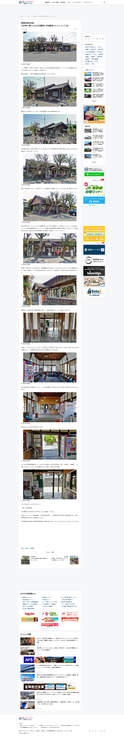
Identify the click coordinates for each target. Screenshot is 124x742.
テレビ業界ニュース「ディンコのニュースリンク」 (48, 725)
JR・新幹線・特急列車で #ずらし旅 (68, 606)
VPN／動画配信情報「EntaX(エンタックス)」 (29, 727)
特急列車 (93, 56)
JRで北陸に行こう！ (46, 599)
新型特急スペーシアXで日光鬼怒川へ (30, 604)
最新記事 (47, 2)
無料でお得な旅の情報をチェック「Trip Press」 (70, 725)
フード (97, 61)
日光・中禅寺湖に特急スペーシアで (68, 597)
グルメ (95, 54)
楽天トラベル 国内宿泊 (28, 606)
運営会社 (43, 730)
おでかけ (87, 63)
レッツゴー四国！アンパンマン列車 (49, 601)
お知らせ (32, 730)
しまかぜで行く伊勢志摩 (47, 606)
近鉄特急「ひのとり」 (27, 597)
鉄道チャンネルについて (23, 730)
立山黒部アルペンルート (47, 597)
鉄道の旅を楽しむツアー (28, 599)
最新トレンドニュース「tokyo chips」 (27, 725)
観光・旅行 (94, 49)
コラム (69, 2)
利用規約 (37, 730)
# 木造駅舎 (31, 548)
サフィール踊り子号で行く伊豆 (67, 604)
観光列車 (101, 54)
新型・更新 (100, 56)
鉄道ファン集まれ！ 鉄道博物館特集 (30, 601)
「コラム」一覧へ (49, 552)
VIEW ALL (94, 101)
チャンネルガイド (77, 2)
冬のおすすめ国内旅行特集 (28, 608)
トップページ (21, 16)
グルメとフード (88, 2)
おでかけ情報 (55, 2)
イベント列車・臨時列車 (90, 51)
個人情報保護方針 (50, 730)
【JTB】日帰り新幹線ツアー (67, 599)
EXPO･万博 (101, 49)
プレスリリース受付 (68, 730)
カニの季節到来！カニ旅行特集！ (49, 604)
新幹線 (87, 56)
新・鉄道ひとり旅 (89, 61)
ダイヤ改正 (100, 51)
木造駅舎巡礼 (30, 22)
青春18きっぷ (88, 54)
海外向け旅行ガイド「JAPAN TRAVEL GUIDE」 (50, 727)
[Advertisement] (62, 10)
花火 (93, 63)
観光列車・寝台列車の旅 (66, 601)
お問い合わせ (59, 730)
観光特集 (63, 2)
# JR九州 (26, 548)
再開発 (87, 49)
